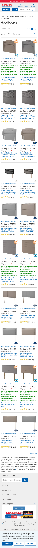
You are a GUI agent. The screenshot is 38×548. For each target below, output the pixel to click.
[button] (33, 9)
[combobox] (15, 9)
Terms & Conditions (17, 529)
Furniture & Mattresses (12, 16)
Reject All (30, 544)
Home (2, 16)
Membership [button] (6, 490)
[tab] (19, 486)
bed (16, 469)
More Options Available (8, 58)
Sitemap (5, 529)
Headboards (6, 18)
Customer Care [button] (7, 499)
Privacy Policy (30, 529)
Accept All (7, 544)
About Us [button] (5, 486)
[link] (9, 56)
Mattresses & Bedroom (26, 16)
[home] (7, 5)
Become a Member (8, 524)
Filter (28, 29)
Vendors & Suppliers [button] (9, 495)
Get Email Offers (9, 475)
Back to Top (33, 453)
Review (18, 544)
